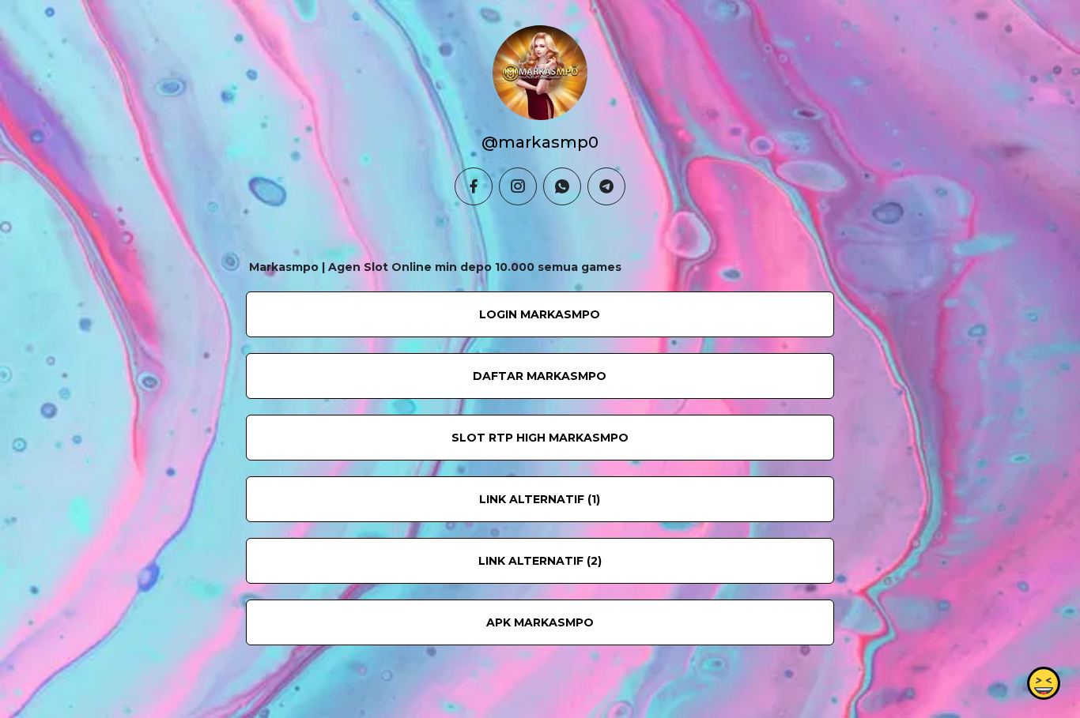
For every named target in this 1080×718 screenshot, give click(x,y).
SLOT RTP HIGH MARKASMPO (540, 437)
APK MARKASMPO (540, 622)
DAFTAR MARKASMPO (539, 376)
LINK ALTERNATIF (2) (540, 561)
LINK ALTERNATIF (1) (539, 499)
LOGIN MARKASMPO (539, 314)
